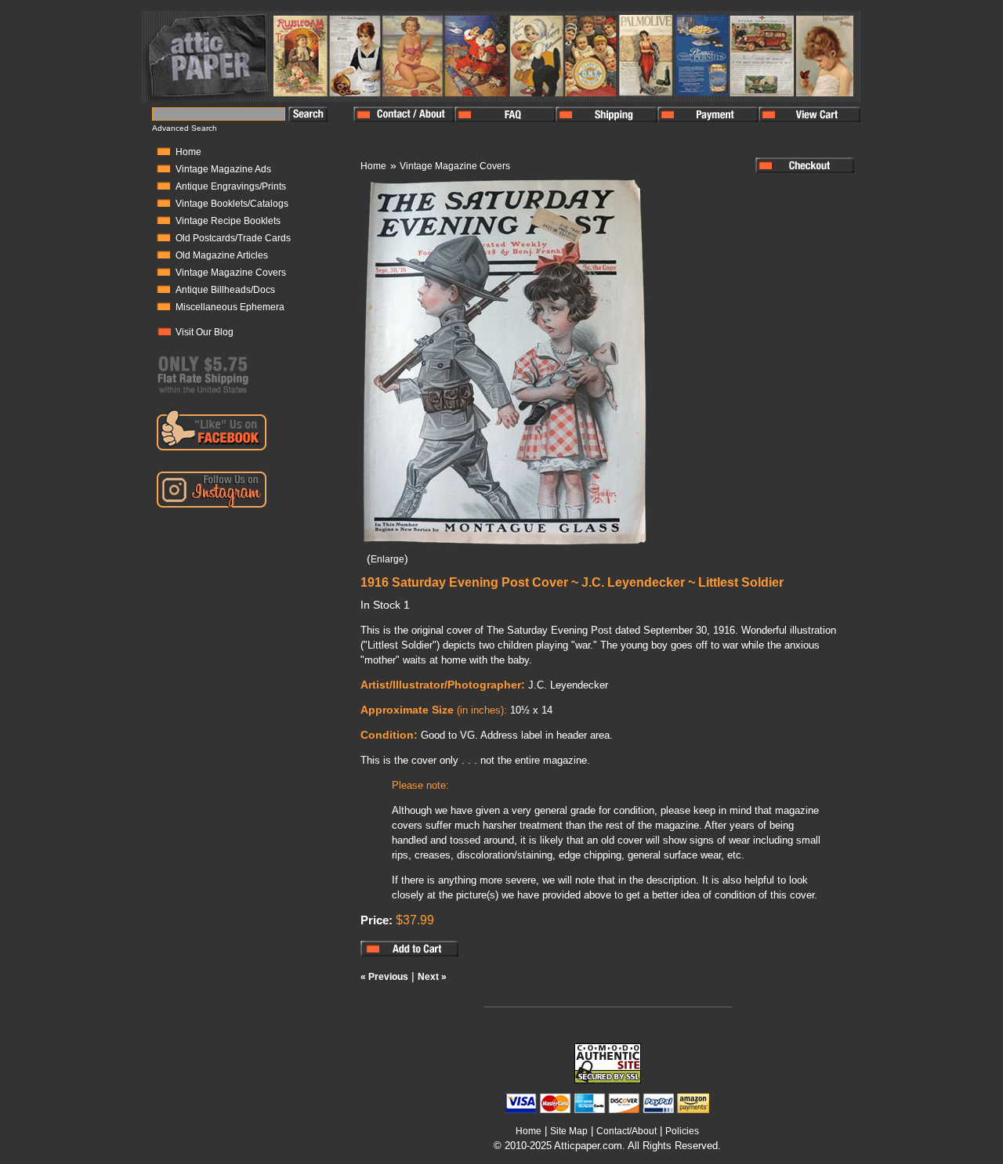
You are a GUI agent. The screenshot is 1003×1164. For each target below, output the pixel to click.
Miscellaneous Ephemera (230, 307)
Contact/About (626, 1131)
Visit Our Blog (205, 332)
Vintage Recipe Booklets (228, 220)
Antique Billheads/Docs (225, 289)
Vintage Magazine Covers (231, 272)
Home (188, 151)
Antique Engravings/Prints (231, 186)
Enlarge (387, 559)
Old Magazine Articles (222, 255)
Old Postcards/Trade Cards (233, 238)
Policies (682, 1131)
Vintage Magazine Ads (223, 169)
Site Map (569, 1131)
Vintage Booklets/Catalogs (232, 203)
